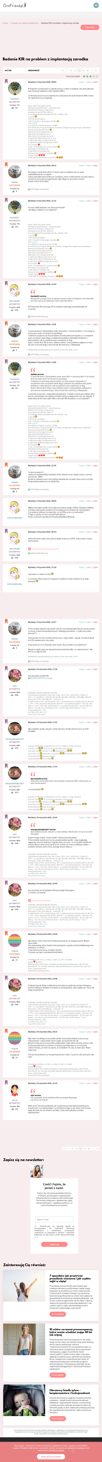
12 (75, 70)
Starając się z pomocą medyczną (24, 23)
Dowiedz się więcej (56, 1450)
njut (15, 686)
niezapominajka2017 (14, 739)
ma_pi (15, 1100)
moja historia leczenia (36, 714)
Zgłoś (95, 82)
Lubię (88, 82)
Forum (5, 23)
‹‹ (62, 70)
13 (79, 70)
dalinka (14, 182)
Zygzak (14, 951)
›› (96, 70)
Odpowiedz (90, 27)
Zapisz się (54, 1244)
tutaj (36, 1237)
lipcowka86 (15, 301)
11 (71, 70)
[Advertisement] (51, 43)
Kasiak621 (14, 99)
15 (87, 70)
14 (83, 70)
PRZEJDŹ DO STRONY (51, 1456)
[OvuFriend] (14, 7)
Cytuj (81, 82)
